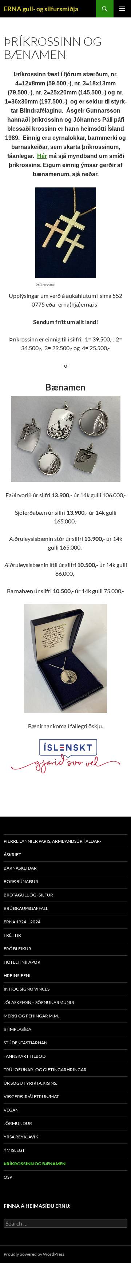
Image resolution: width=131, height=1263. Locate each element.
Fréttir (12, 935)
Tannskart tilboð (24, 1056)
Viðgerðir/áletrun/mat (31, 1096)
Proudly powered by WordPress (34, 1254)
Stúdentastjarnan (25, 1042)
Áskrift (12, 854)
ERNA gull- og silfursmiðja (41, 9)
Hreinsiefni (17, 975)
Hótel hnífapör (22, 962)
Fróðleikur (17, 948)
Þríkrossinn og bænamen (35, 1163)
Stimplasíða (17, 1029)
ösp (8, 1177)
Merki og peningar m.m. (31, 1016)
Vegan (11, 1110)
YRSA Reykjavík (21, 1136)
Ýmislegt (14, 1150)
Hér (42, 156)
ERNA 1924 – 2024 (22, 921)
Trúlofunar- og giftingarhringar (45, 1069)
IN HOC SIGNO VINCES (26, 989)
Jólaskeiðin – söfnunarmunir (39, 1002)
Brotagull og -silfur (28, 895)
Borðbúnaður (21, 881)
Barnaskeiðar (20, 868)
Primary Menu (122, 8)
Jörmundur (18, 1123)
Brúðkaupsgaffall (26, 908)
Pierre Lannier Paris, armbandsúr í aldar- (52, 841)
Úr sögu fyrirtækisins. (30, 1083)
